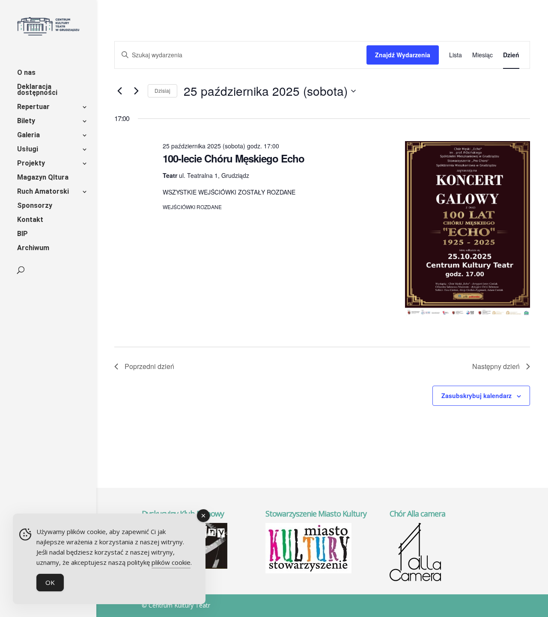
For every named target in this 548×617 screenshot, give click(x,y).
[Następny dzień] (136, 91)
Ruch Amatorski (43, 192)
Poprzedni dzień (149, 366)
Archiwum (33, 248)
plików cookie (171, 562)
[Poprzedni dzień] (119, 91)
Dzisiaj (162, 90)
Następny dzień (496, 366)
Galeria (28, 135)
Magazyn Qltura (42, 177)
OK (50, 582)
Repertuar (33, 107)
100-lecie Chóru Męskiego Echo (233, 158)
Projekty (31, 163)
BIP (22, 234)
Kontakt (30, 220)
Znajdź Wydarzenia (402, 54)
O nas (26, 73)
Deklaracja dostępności (37, 90)
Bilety (26, 121)
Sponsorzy (34, 206)
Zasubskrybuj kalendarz (476, 395)
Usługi (27, 149)
